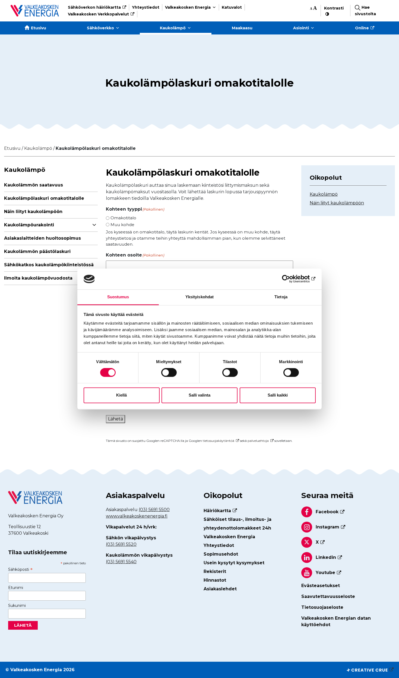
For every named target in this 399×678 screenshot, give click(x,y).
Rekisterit (215, 571)
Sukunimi (17, 605)
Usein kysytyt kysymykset (234, 562)
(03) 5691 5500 (154, 509)
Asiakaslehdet (220, 588)
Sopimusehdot (221, 554)
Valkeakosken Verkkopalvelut (98, 14)
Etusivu (38, 28)
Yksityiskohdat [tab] (199, 296)
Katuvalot (232, 7)
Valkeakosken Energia (188, 7)
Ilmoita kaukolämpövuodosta (38, 278)
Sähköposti (20, 569)
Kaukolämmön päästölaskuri (37, 251)
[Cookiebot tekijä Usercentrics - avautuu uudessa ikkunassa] (292, 279)
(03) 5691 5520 (121, 544)
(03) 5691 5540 (121, 561)
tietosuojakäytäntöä (218, 441)
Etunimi (15, 587)
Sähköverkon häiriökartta (94, 7)
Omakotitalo (123, 217)
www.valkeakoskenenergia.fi (136, 516)
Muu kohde (122, 224)
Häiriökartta (217, 510)
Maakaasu (242, 28)
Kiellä (121, 395)
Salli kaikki (278, 395)
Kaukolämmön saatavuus (33, 185)
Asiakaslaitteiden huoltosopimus (42, 238)
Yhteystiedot (145, 7)
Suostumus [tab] (118, 296)
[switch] (169, 372)
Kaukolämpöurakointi (29, 224)
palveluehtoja (258, 441)
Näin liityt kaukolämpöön (33, 211)
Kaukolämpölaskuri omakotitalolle (44, 198)
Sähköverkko (100, 28)
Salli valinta (199, 395)
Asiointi (301, 28)
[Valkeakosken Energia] (35, 10)
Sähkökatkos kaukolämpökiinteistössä (49, 264)
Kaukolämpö (173, 28)
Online (362, 28)
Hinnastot (215, 580)
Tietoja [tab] (280, 296)
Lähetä (115, 419)
